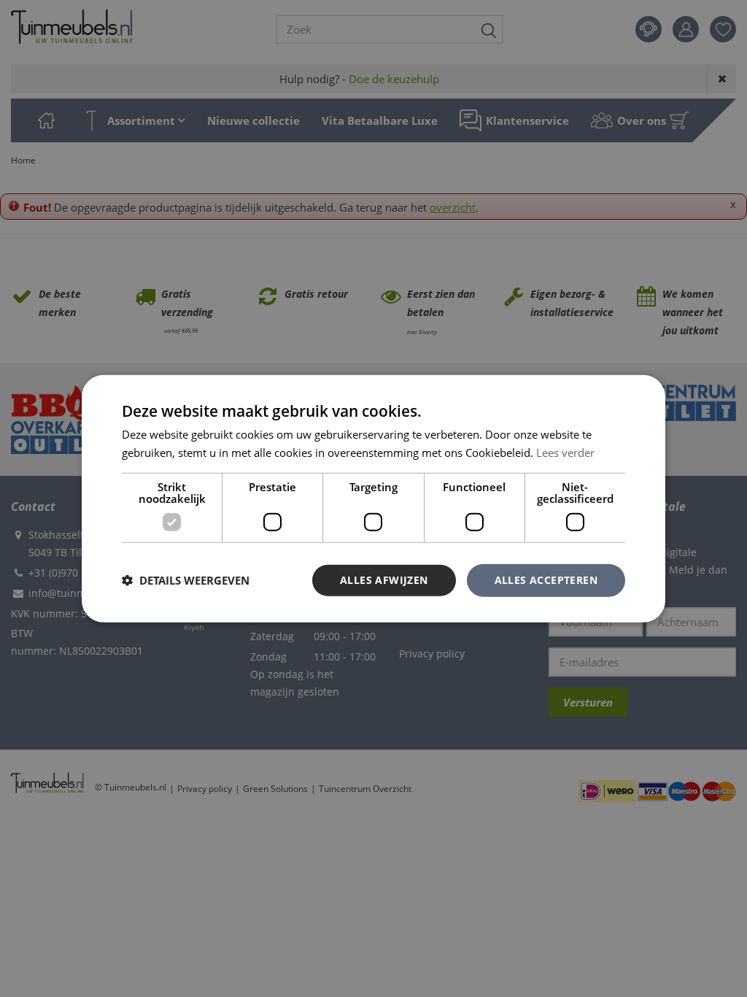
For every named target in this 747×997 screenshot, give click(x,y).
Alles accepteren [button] (546, 580)
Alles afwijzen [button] (384, 580)
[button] (185, 580)
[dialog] (373, 499)
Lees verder (565, 452)
